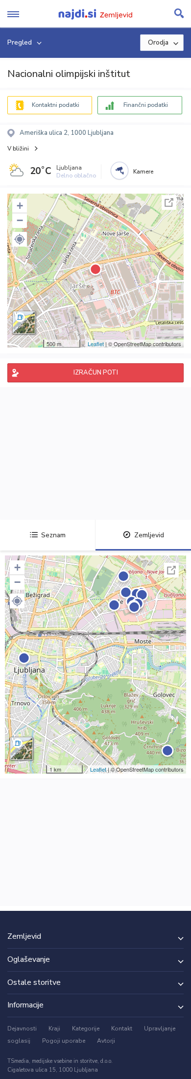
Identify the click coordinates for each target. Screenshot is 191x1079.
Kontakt (121, 1028)
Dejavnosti (22, 1028)
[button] (19, 239)
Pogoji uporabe (63, 1041)
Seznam (53, 535)
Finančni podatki (145, 105)
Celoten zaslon (169, 202)
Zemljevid (149, 535)
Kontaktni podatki (55, 105)
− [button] (20, 220)
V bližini (18, 148)
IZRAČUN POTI (95, 372)
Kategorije (85, 1028)
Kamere (143, 172)
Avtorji (106, 1041)
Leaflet (96, 344)
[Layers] (24, 322)
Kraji (54, 1028)
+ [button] (20, 206)
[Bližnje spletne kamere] (119, 170)
